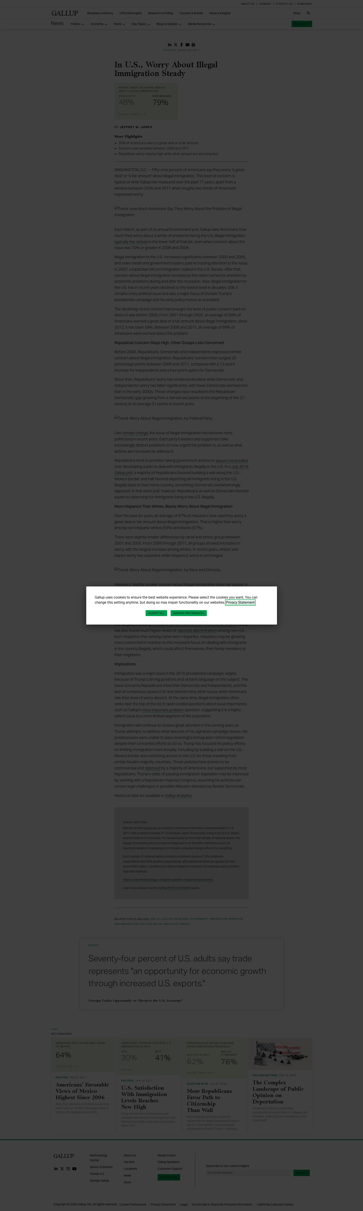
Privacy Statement (240, 602)
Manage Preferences (188, 613)
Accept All (156, 613)
